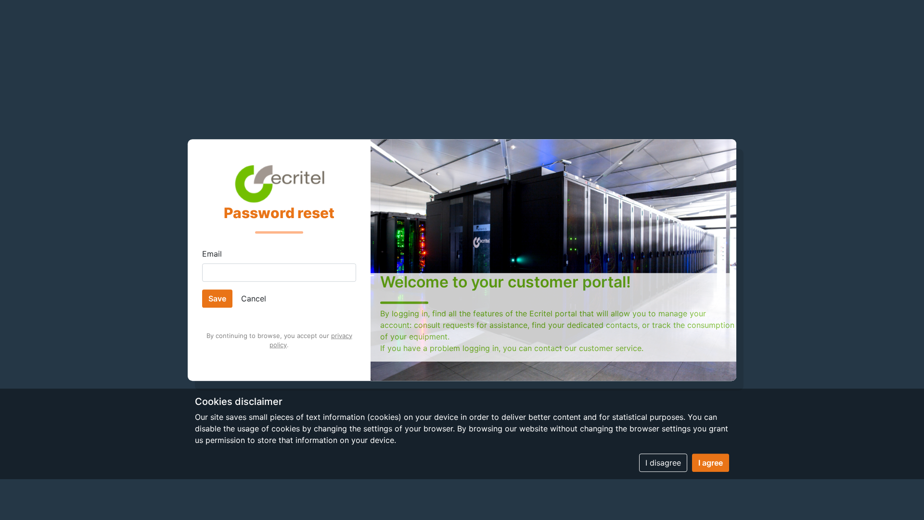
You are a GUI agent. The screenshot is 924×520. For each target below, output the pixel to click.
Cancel (253, 298)
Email (212, 254)
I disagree (663, 463)
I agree (710, 463)
